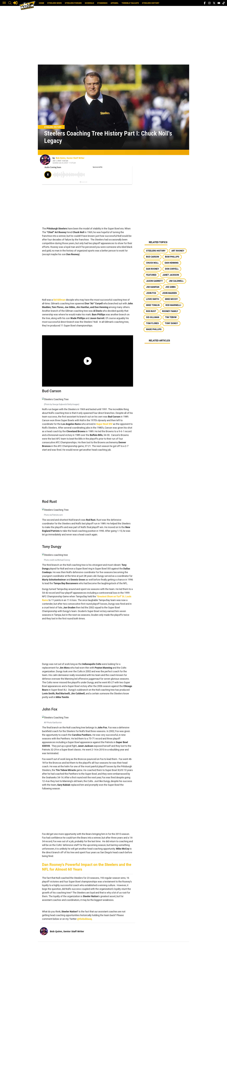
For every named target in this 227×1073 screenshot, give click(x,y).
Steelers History (150, 3)
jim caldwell (176, 281)
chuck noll (152, 263)
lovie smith (152, 299)
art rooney (177, 250)
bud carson (152, 257)
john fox (151, 293)
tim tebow (171, 317)
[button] (4, 3)
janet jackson (170, 275)
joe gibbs (170, 287)
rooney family (170, 311)
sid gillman (152, 317)
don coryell (172, 269)
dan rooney (152, 269)
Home (41, 3)
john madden (169, 293)
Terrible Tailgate (130, 3)
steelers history (155, 250)
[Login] (15, 3)
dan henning (172, 263)
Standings (102, 3)
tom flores (152, 323)
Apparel (114, 3)
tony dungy (171, 323)
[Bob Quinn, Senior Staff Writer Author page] (45, 159)
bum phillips (172, 257)
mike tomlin (152, 305)
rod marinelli (173, 305)
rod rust (151, 311)
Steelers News (54, 3)
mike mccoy (171, 299)
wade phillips (153, 329)
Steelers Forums (73, 3)
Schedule (89, 3)
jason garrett (154, 281)
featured (151, 275)
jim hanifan (152, 287)
